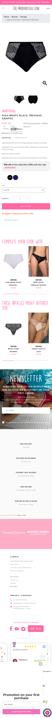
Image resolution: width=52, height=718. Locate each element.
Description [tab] (6, 138)
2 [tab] (20, 360)
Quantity (5, 199)
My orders (13, 586)
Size (3, 185)
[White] (4, 179)
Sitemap (13, 583)
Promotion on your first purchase (21, 696)
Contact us (14, 580)
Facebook (11, 628)
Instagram (23, 629)
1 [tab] (9, 360)
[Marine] (15, 179)
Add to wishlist (12, 220)
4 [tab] (43, 360)
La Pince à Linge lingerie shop (20, 568)
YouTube (17, 629)
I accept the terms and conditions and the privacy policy (27, 422)
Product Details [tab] (21, 138)
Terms (24, 515)
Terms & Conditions (17, 571)
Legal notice (14, 564)
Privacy (19, 515)
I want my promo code (21, 712)
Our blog (35, 629)
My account (14, 577)
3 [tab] (32, 360)
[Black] (9, 179)
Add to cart (26, 206)
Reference (6, 133)
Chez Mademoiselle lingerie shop (21, 561)
